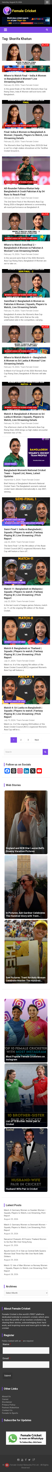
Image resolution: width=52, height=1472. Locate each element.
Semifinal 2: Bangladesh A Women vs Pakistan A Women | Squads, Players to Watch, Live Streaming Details (25, 304)
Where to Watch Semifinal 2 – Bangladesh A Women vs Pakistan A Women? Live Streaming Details (23, 247)
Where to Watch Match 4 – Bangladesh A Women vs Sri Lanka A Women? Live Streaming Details (25, 360)
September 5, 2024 (12, 480)
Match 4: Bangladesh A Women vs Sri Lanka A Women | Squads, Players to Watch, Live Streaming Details (24, 416)
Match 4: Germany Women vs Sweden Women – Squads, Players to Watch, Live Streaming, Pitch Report (25, 1213)
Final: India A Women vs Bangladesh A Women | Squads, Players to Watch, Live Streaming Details (26, 135)
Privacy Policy (8, 1405)
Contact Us (7, 1410)
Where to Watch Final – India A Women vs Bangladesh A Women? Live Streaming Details (25, 78)
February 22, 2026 (11, 85)
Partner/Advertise (10, 1407)
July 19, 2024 (9, 720)
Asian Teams (10, 464)
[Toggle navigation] (5, 30)
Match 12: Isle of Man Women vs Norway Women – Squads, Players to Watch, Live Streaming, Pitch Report (25, 1268)
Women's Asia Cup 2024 (15, 520)
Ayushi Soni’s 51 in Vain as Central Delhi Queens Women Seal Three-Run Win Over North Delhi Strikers (25, 1254)
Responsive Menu (47, 2)
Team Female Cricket (30, 85)
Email (6, 1358)
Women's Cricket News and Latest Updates (24, 523)
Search (45, 752)
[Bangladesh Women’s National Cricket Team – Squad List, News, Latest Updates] (26, 452)
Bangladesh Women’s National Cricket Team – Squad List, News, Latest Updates (25, 473)
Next (37, 740)
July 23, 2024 (9, 601)
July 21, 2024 (9, 661)
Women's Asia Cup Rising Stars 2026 (21, 69)
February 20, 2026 (11, 198)
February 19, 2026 (11, 254)
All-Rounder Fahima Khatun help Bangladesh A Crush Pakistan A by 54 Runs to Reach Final (24, 191)
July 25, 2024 (9, 542)
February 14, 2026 (11, 367)
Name (7, 1344)
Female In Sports (10, 1413)
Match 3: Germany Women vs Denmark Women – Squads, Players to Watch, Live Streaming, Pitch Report (25, 1227)
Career (5, 1399)
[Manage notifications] (7, 1465)
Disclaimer (7, 1402)
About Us (6, 1396)
